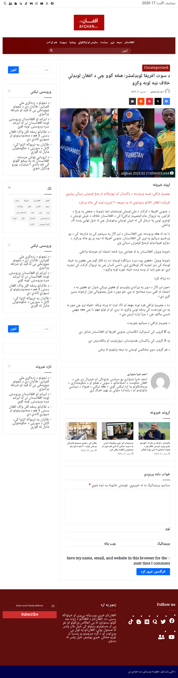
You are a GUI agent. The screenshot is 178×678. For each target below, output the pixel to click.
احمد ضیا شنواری (157, 92)
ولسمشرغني (44, 218)
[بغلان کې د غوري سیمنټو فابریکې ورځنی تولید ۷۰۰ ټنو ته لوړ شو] (81, 431)
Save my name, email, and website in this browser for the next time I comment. (118, 561)
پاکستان (32, 218)
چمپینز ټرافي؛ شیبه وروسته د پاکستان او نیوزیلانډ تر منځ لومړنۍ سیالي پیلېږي (118, 194)
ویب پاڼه (110, 544)
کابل (23, 218)
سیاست (104, 42)
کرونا (15, 218)
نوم (167, 529)
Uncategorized (156, 68)
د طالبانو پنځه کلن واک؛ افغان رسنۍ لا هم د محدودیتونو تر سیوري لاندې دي (29, 136)
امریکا (26, 201)
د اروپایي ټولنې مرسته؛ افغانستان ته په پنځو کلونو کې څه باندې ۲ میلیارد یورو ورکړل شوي (30, 162)
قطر (29, 206)
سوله (17, 201)
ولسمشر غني (21, 212)
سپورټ (63, 42)
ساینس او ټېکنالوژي (88, 42)
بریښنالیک (163, 544)
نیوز (32, 212)
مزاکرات (20, 206)
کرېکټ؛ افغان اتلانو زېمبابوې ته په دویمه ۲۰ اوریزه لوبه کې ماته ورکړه (124, 203)
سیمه (119, 42)
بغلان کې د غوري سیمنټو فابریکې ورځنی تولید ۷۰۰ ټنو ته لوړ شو (82, 445)
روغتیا (72, 42)
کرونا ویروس (44, 224)
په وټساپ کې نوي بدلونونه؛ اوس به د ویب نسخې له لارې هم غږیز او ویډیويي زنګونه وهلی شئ (117, 446)
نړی (48, 212)
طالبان (38, 206)
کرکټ (32, 224)
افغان (47, 201)
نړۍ (112, 42)
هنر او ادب (51, 42)
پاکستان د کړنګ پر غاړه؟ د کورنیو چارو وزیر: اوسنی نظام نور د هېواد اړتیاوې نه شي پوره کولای (155, 446)
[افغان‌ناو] (89, 22)
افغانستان (129, 42)
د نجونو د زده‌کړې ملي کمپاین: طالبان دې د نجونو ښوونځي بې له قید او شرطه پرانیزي (29, 108)
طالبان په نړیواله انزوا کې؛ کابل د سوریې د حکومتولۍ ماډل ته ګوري (30, 148)
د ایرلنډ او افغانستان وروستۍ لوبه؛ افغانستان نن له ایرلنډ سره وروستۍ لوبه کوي (29, 123)
